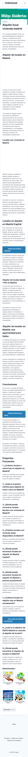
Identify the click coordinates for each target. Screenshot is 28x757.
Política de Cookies (17, 738)
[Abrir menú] (24, 3)
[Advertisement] (14, 75)
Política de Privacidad (14, 740)
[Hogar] (9, 3)
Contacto (7, 738)
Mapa (14, 724)
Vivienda (4, 21)
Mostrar (12, 709)
